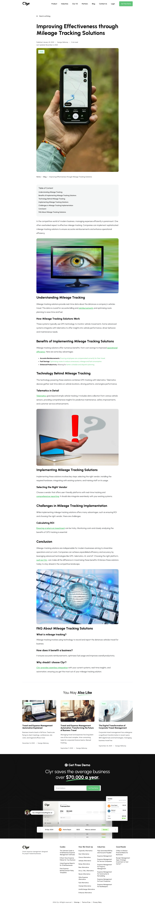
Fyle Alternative (84, 882)
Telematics (41, 396)
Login (113, 4)
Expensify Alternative (85, 851)
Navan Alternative (84, 874)
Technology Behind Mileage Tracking (52, 199)
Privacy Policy (97, 902)
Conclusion (42, 209)
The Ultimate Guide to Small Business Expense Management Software (67, 852)
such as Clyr (41, 560)
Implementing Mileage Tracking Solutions (53, 202)
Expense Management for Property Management (104, 866)
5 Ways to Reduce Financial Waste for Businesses (122, 852)
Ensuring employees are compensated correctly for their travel (82, 358)
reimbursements (86, 308)
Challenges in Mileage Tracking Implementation (56, 205)
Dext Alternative (84, 854)
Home (38, 177)
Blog (93, 4)
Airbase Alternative (85, 861)
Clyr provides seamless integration (52, 667)
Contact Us (103, 4)
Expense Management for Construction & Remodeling (104, 874)
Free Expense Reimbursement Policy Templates (67, 870)
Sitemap (76, 902)
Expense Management (104, 856)
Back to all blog (44, 16)
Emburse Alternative (85, 892)
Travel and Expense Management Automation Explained (37, 726)
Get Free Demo (93, 788)
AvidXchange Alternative (87, 889)
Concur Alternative (85, 857)
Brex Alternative (84, 867)
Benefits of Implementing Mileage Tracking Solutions (57, 195)
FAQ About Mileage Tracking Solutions (52, 212)
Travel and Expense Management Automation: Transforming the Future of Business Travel (77, 728)
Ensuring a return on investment (50, 528)
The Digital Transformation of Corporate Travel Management (113, 726)
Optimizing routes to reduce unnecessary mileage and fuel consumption (76, 361)
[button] (78, 188)
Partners (85, 4)
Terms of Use (86, 902)
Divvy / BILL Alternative (86, 871)
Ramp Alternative (84, 864)
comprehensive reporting (47, 496)
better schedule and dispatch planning (80, 365)
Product (54, 4)
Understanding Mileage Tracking (50, 192)
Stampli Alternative (85, 886)
